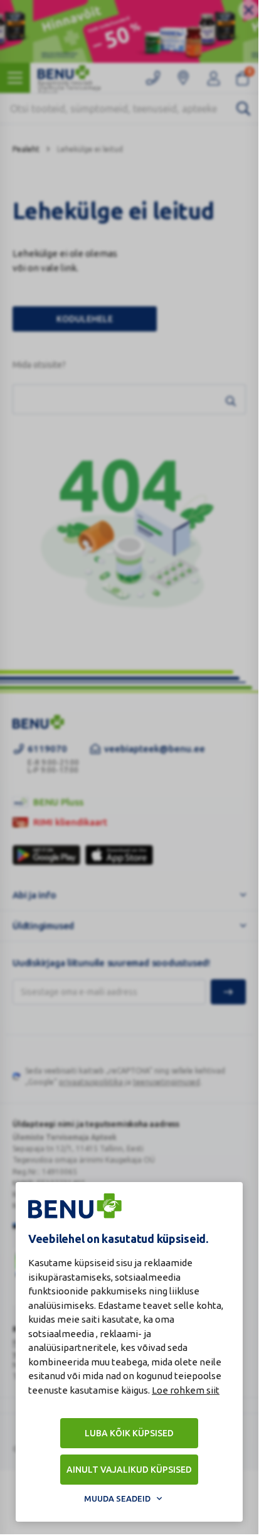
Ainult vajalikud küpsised (129, 1470)
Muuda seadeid (117, 1498)
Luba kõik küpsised (129, 1433)
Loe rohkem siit (185, 1390)
